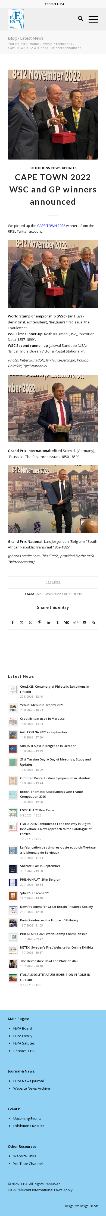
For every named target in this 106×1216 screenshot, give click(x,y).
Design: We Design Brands (81, 1206)
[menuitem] (54, 4)
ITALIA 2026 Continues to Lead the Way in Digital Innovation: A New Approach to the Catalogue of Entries (56, 829)
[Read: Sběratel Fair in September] (13, 869)
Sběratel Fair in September (40, 866)
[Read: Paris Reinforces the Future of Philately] (13, 923)
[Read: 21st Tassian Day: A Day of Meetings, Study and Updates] (13, 762)
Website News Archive (31, 1088)
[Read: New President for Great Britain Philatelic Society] (13, 910)
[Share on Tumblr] (57, 622)
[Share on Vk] (66, 622)
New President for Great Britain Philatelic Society (56, 907)
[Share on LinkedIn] (48, 622)
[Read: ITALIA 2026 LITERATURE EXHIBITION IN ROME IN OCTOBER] (13, 978)
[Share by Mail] (84, 622)
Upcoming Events (27, 1118)
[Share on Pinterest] (39, 622)
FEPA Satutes (24, 1043)
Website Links (24, 1155)
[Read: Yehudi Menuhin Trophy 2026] (13, 708)
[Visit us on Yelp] (93, 622)
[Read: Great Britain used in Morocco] (13, 722)
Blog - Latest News (25, 37)
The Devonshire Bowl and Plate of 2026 (49, 961)
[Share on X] (21, 622)
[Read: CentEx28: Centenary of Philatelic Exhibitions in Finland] (13, 689)
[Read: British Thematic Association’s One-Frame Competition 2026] (13, 795)
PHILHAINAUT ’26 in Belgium (40, 879)
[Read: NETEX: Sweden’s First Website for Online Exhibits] (13, 950)
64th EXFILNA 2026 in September (43, 732)
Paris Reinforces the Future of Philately (49, 920)
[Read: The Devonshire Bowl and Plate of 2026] (13, 964)
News (56, 168)
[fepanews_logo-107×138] (44, 19)
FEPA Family (22, 1035)
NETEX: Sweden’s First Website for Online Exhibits (56, 947)
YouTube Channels (29, 1163)
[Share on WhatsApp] (30, 622)
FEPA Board (22, 1028)
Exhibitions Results (28, 1125)
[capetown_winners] (53, 115)
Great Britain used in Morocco (42, 718)
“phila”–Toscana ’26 (34, 893)
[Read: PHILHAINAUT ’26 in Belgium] (13, 882)
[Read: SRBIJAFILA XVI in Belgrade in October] (13, 749)
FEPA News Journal (28, 1080)
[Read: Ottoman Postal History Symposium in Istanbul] (13, 781)
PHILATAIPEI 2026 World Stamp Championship (54, 934)
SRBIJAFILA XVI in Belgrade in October (48, 746)
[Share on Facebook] (12, 622)
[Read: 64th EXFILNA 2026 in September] (13, 735)
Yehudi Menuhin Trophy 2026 (41, 705)
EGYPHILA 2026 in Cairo (37, 810)
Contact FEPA (54, 4)
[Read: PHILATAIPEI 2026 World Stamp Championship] (13, 937)
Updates (69, 168)
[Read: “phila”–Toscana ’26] (13, 896)
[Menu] (90, 19)
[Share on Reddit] (75, 622)
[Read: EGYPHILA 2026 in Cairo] (13, 813)
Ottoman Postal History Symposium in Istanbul (55, 778)
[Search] (78, 19)
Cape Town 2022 (48, 593)
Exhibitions (40, 168)
